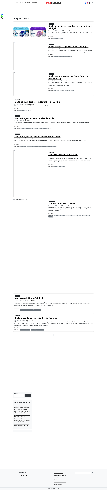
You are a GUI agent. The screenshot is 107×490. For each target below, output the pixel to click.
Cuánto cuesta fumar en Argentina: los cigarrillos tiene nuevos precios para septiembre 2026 (22, 420)
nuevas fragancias (40, 146)
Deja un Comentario (67, 30)
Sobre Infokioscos (58, 473)
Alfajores (22, 3)
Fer (59, 205)
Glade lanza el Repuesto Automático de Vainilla (37, 101)
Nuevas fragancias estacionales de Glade (34, 118)
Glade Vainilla (33, 329)
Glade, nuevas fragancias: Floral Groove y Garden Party (68, 77)
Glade (55, 38)
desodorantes (22, 146)
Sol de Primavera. (53, 146)
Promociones (51, 201)
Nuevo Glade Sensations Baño (63, 154)
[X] (89, 3)
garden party (67, 90)
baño (55, 166)
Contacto (56, 477)
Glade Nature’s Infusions (28, 310)
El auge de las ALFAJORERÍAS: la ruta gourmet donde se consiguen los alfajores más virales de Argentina (22, 411)
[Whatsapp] (2, 16)
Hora (62, 215)
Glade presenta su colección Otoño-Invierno (35, 318)
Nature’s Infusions (37, 310)
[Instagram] (87, 3)
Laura (60, 30)
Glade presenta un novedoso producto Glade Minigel (70, 27)
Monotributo (28, 3)
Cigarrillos (16, 2)
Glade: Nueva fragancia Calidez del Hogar (68, 46)
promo (88, 215)
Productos (84, 215)
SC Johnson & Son (40, 329)
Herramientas (35, 2)
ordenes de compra (67, 215)
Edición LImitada (23, 128)
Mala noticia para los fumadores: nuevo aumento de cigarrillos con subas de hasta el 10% (22, 425)
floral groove (56, 90)
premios (79, 215)
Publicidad (56, 479)
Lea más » (50, 36)
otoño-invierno (48, 128)
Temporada (51, 216)
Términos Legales (58, 484)
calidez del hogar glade (58, 56)
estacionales (30, 128)
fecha (55, 215)
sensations (63, 166)
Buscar (16, 393)
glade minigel (60, 38)
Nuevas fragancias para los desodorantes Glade (37, 136)
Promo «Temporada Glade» (61, 203)
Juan (23, 104)
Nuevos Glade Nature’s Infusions (30, 298)
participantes (74, 215)
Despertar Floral (29, 146)
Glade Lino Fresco (27, 329)
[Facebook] (85, 3)
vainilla (29, 110)
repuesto (25, 110)
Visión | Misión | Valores (60, 475)
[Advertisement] (22, 383)
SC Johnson (46, 146)
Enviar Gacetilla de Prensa (60, 482)
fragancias (66, 56)
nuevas (43, 128)
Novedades (51, 23)
